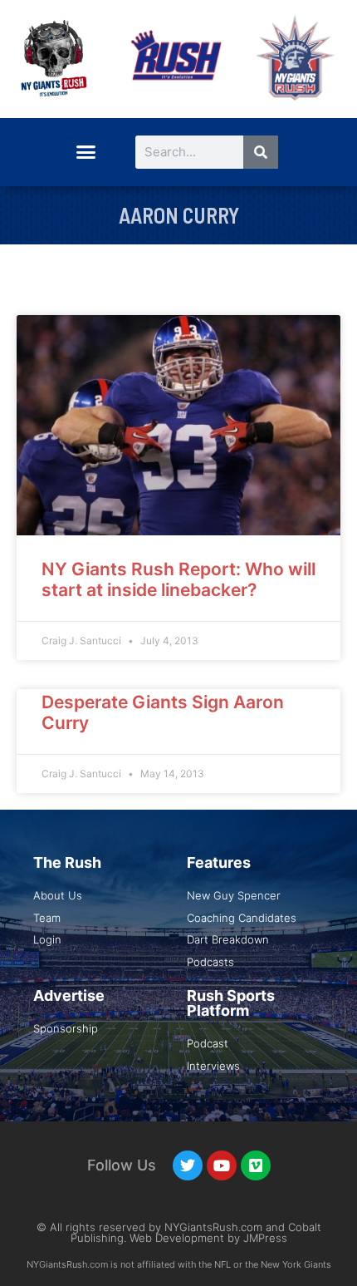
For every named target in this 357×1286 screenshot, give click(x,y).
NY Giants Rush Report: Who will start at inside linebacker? (178, 579)
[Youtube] (222, 1165)
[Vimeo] (256, 1165)
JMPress (265, 1237)
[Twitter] (188, 1165)
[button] (85, 152)
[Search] (260, 152)
